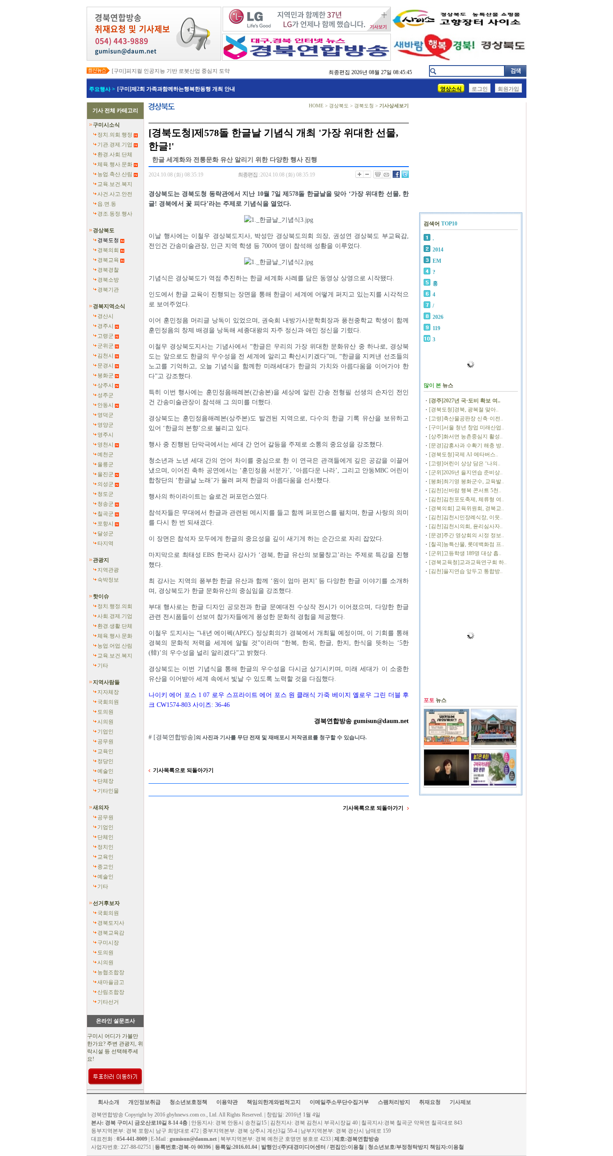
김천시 (105, 356)
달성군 (105, 533)
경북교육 (108, 260)
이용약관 (227, 1102)
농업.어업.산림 (114, 646)
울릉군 (105, 464)
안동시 (105, 405)
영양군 (105, 425)
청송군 (105, 504)
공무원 (105, 741)
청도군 (105, 494)
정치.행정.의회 (114, 606)
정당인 (105, 761)
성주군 (105, 395)
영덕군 (105, 415)
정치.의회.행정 (114, 135)
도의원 (105, 712)
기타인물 (108, 791)
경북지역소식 (109, 306)
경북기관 (108, 290)
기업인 (105, 731)
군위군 (105, 346)
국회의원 (108, 702)
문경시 (105, 365)
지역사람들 (106, 682)
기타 (102, 665)
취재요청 (430, 1102)
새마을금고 (110, 982)
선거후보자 (106, 903)
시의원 (105, 722)
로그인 (480, 89)
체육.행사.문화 (114, 164)
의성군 (105, 484)
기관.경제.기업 (114, 144)
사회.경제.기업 (114, 616)
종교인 (105, 867)
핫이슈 (101, 596)
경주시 (105, 326)
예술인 (105, 771)
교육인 (105, 751)
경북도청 (108, 240)
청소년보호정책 (188, 1102)
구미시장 (108, 943)
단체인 (105, 837)
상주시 (105, 385)
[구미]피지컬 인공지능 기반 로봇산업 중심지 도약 (171, 71)
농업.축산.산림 (114, 174)
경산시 (105, 316)
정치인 (105, 847)
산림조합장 (110, 992)
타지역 (105, 543)
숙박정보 (108, 580)
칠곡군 (105, 514)
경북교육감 (110, 933)
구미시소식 (106, 125)
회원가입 (508, 89)
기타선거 (108, 1002)
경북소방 (108, 280)
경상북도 (103, 230)
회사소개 (108, 1102)
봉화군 (105, 375)
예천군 (105, 454)
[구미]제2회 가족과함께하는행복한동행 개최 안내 (176, 89)
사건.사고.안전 (114, 194)
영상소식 (451, 89)
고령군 (105, 336)
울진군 (105, 474)
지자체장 (108, 692)
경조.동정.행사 (114, 214)
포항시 (105, 524)
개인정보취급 (144, 1102)
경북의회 (108, 250)
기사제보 (460, 1102)
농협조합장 (110, 972)
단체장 (105, 781)
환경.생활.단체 (114, 626)
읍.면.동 (106, 204)
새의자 (101, 807)
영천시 (105, 444)
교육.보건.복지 (114, 184)
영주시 (105, 435)
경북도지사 (110, 923)
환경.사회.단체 (114, 154)
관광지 (101, 560)
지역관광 (108, 570)
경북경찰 (108, 270)
